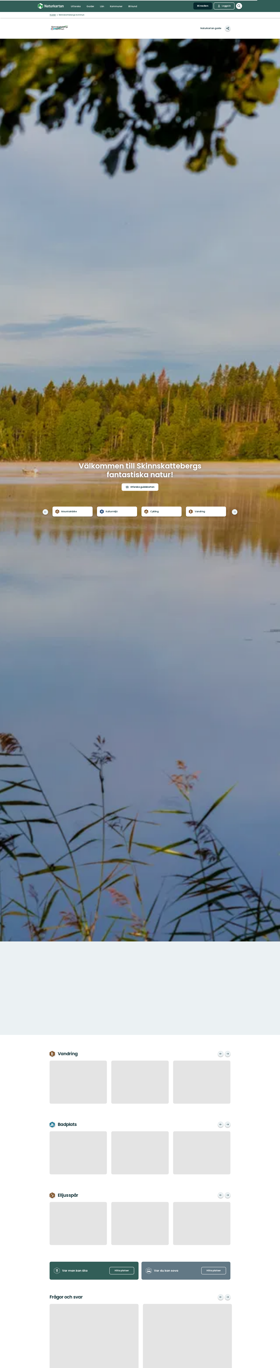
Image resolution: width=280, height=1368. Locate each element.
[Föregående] (45, 512)
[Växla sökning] (239, 6)
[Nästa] (234, 512)
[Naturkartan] (51, 6)
